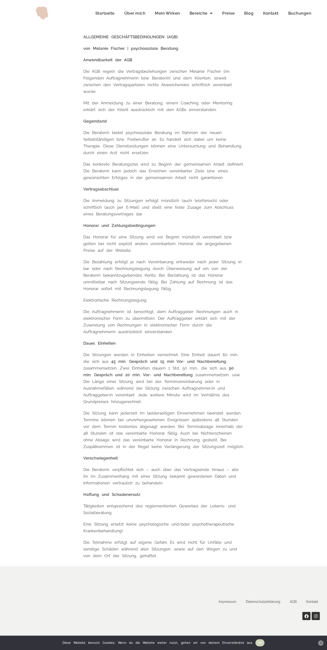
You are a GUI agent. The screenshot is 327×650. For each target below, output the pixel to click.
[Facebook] (306, 616)
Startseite (105, 13)
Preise (228, 13)
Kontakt (271, 13)
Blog (249, 13)
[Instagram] (316, 616)
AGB (293, 602)
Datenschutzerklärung (263, 602)
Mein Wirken (167, 13)
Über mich (135, 13)
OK (260, 642)
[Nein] (320, 643)
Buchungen (299, 13)
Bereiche (199, 13)
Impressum (227, 602)
